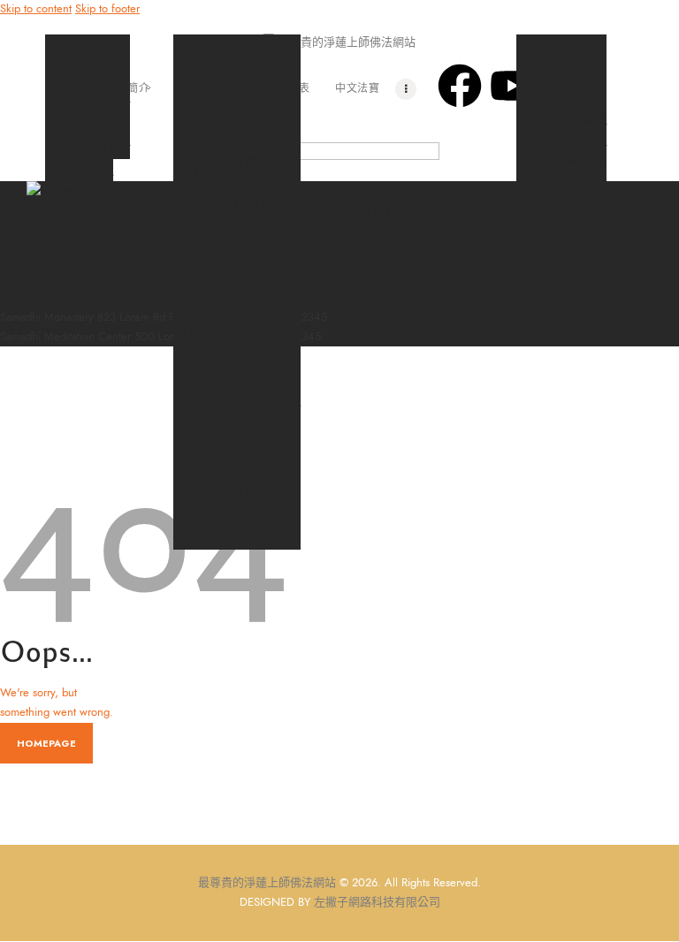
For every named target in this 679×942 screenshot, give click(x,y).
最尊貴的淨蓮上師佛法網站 (267, 883)
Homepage (46, 743)
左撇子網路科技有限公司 (377, 902)
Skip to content (36, 9)
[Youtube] (512, 86)
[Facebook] (460, 86)
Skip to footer (107, 9)
